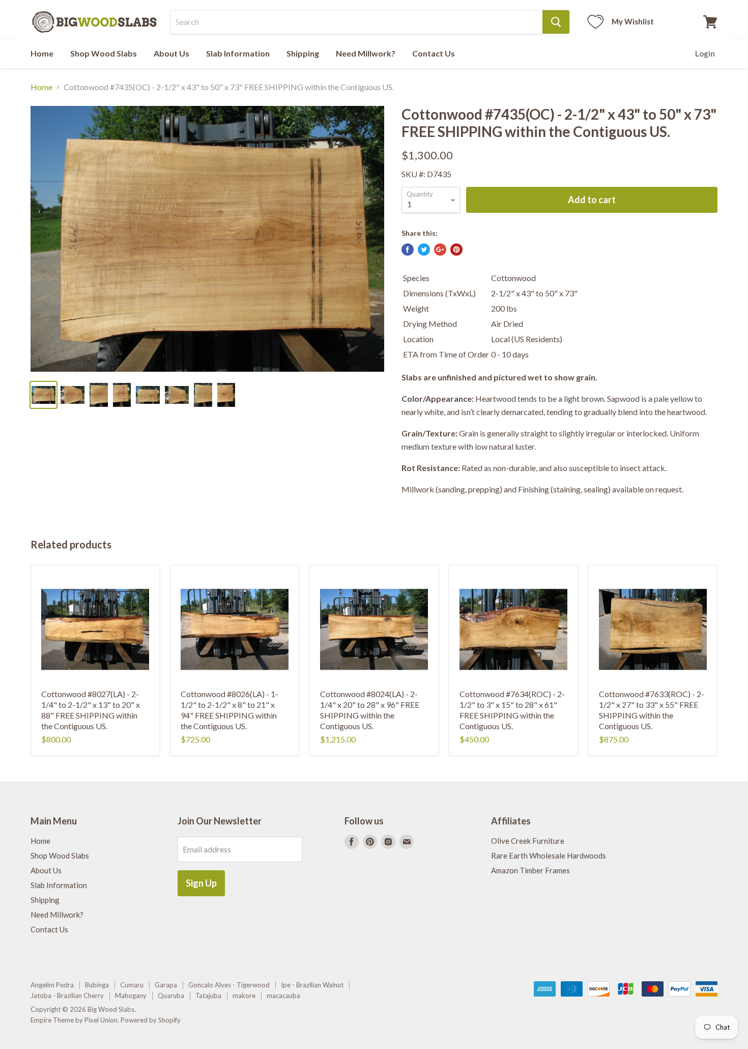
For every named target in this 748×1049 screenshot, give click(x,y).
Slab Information (238, 53)
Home (42, 53)
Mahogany (131, 995)
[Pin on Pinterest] (456, 249)
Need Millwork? (365, 53)
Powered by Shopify (151, 1020)
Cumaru (131, 985)
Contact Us (433, 53)
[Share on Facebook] (407, 249)
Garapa (166, 985)
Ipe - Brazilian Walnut (312, 985)
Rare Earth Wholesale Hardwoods (548, 855)
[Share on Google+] (440, 249)
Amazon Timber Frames (530, 870)
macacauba (283, 995)
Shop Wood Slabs (103, 53)
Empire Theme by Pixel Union (74, 1020)
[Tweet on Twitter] (424, 249)
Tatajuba (208, 995)
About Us (171, 53)
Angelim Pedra (52, 985)
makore (244, 995)
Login (705, 53)
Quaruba (171, 995)
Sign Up (201, 883)
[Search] (555, 22)
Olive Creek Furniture (527, 840)
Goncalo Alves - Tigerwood (229, 985)
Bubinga (97, 985)
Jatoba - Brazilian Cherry (67, 995)
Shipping (302, 53)
